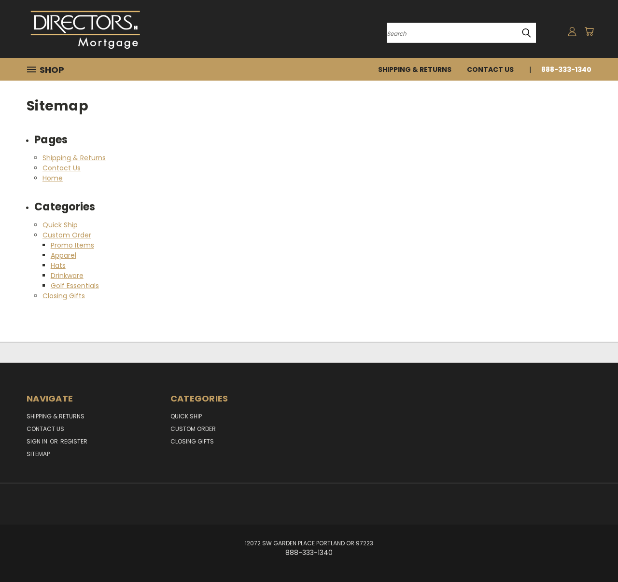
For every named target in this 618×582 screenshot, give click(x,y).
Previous (592, 552)
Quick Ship (60, 225)
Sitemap (38, 454)
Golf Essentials (75, 286)
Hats (58, 265)
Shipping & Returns (414, 69)
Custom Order (66, 235)
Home (52, 178)
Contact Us (490, 69)
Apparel (63, 255)
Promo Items (72, 245)
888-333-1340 (566, 69)
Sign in (38, 441)
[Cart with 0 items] (589, 31)
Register (73, 441)
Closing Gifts (63, 296)
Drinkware (67, 275)
